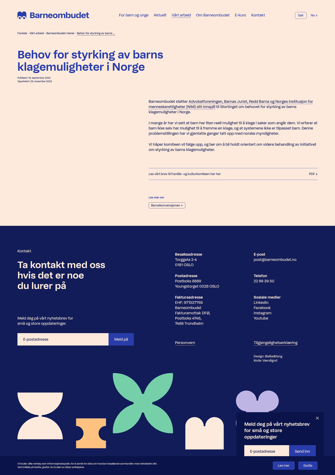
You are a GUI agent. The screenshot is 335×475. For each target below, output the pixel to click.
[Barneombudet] (53, 15)
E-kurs (240, 15)
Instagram (262, 313)
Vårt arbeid (181, 15)
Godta (307, 465)
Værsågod (269, 360)
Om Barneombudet (213, 15)
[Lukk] (317, 418)
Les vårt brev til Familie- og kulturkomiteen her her (232, 174)
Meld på (121, 339)
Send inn (302, 451)
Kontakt (258, 15)
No (313, 15)
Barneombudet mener (60, 33)
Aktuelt (160, 15)
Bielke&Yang (273, 356)
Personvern (185, 342)
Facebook (262, 307)
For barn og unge (133, 15)
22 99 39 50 (264, 281)
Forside (22, 33)
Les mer (283, 465)
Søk (301, 15)
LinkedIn (261, 302)
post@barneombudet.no (275, 259)
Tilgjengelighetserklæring (275, 342)
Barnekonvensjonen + (167, 205)
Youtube (261, 318)
